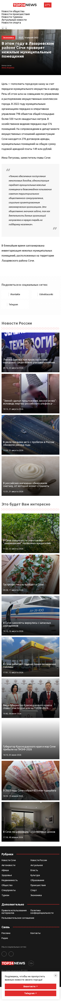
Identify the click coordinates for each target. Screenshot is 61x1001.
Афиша (5, 870)
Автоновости (8, 865)
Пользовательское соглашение (18, 918)
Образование (37, 880)
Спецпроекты (9, 890)
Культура (35, 875)
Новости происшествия (16, 14)
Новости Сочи (9, 860)
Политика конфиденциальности (41, 911)
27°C (47, 5)
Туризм (5, 895)
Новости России (38, 860)
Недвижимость (10, 880)
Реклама (6, 933)
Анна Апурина (8, 67)
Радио (5, 938)
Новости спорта (11, 22)
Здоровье (7, 875)
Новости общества (13, 11)
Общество (7, 885)
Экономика (36, 895)
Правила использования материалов (14, 911)
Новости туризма (12, 16)
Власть (34, 870)
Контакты (35, 933)
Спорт (33, 890)
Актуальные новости (14, 19)
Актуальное (36, 865)
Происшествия (38, 885)
